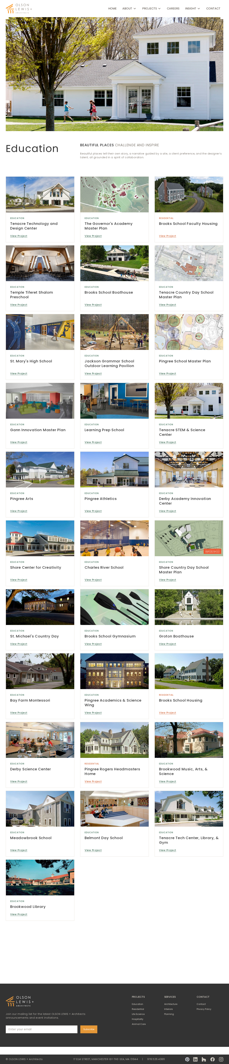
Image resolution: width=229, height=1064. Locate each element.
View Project (18, 236)
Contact (213, 8)
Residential (166, 218)
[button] (129, 8)
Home (112, 8)
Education (17, 218)
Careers (173, 8)
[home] (19, 8)
